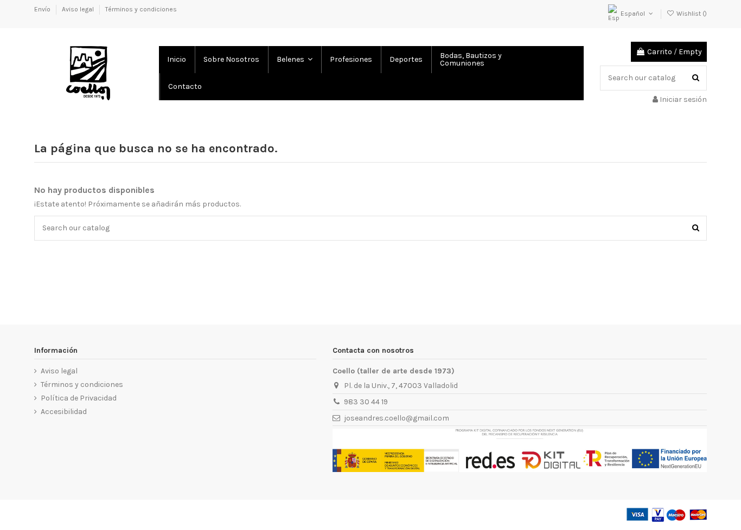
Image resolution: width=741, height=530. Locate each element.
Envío (43, 9)
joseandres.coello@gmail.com (396, 418)
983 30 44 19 (366, 401)
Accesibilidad (64, 411)
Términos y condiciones (141, 9)
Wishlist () (691, 13)
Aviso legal (78, 9)
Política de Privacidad (79, 398)
